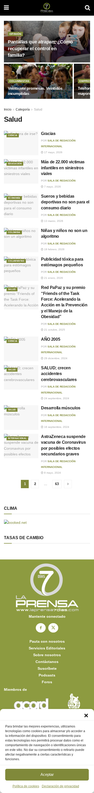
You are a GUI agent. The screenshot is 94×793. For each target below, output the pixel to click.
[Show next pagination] (68, 484)
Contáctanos (47, 662)
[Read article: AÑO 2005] (21, 349)
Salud (38, 109)
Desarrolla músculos (60, 408)
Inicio (7, 109)
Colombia (14, 232)
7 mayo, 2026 (52, 186)
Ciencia (12, 135)
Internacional (17, 438)
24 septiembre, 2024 (56, 398)
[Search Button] (87, 8)
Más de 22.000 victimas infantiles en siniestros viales (63, 168)
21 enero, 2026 (53, 277)
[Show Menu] (6, 8)
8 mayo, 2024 (52, 472)
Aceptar (47, 774)
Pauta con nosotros (47, 641)
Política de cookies (26, 786)
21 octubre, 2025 (54, 329)
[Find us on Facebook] (41, 628)
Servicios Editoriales (47, 648)
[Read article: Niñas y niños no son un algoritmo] (21, 240)
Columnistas (19, 81)
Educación (15, 164)
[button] (86, 715)
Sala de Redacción (61, 180)
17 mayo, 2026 (52, 152)
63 (57, 484)
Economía (14, 198)
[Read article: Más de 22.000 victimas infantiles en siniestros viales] (21, 171)
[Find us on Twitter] (53, 628)
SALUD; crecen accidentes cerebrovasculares (59, 374)
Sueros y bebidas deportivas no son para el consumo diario (65, 202)
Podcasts (47, 675)
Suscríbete (47, 668)
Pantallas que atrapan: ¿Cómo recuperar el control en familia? (40, 48)
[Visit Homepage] (47, 8)
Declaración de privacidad (60, 786)
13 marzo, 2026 (53, 221)
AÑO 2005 (50, 339)
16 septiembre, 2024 (56, 426)
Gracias (48, 133)
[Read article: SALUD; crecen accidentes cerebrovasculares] (21, 377)
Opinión (15, 34)
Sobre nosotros (47, 655)
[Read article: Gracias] (21, 143)
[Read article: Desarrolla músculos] (21, 417)
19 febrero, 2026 (53, 249)
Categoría (23, 109)
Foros (47, 682)
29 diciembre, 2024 (55, 358)
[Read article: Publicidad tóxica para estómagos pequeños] (21, 268)
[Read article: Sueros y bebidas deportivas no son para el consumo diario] (21, 206)
